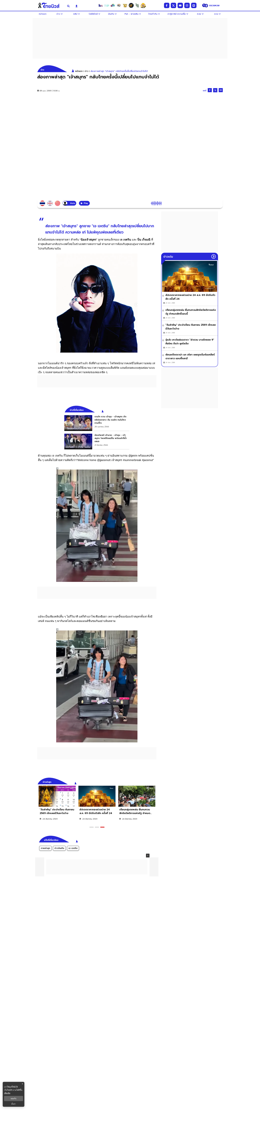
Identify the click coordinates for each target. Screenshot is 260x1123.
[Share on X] (215, 90)
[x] (173, 5)
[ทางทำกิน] (125, 5)
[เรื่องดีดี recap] (106, 5)
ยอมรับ (13, 1098)
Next (155, 781)
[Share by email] (221, 90)
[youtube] (180, 5)
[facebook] (166, 5)
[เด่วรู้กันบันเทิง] (113, 5)
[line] (193, 5)
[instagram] (187, 5)
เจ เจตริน (73, 848)
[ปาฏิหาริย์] (131, 5)
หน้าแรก (79, 71)
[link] (96, 423)
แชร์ (204, 90)
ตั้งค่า (13, 1104)
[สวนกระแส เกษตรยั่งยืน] (137, 5)
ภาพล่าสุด (45, 848)
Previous (150, 781)
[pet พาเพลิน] (119, 5)
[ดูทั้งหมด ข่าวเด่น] (213, 256)
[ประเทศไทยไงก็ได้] (143, 5)
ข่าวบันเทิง (59, 848)
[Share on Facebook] (210, 90)
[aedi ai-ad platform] (72, 631)
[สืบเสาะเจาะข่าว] (100, 5)
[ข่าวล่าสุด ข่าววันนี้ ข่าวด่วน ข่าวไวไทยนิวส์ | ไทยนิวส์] (50, 5)
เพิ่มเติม (7, 1093)
